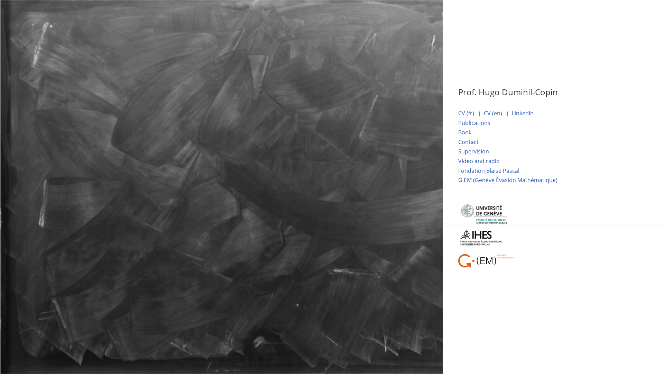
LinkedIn (523, 113)
